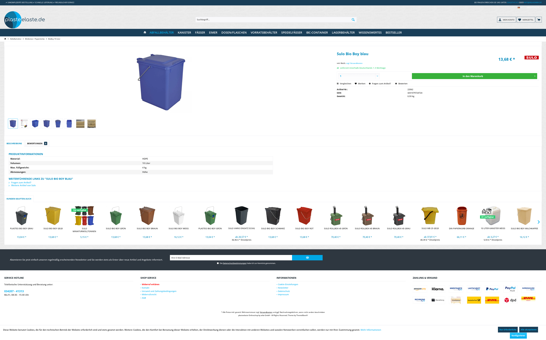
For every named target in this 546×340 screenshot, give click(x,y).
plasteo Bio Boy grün (210, 228)
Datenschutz (284, 291)
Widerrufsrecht (149, 294)
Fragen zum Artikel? (381, 83)
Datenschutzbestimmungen (234, 263)
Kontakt (145, 287)
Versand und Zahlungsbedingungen (159, 291)
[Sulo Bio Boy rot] (304, 216)
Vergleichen (345, 83)
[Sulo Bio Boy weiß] (178, 216)
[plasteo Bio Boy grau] (21, 216)
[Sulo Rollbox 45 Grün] (335, 216)
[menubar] (520, 7)
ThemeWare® (302, 315)
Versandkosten (266, 312)
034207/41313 (513, 2)
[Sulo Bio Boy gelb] (53, 216)
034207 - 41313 (14, 291)
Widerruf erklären (150, 284)
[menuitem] (533, 7)
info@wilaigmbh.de (533, 2)
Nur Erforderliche (507, 329)
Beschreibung (14, 143)
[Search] (353, 19)
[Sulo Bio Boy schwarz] (273, 216)
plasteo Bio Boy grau (21, 228)
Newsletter (283, 287)
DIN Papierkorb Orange (461, 228)
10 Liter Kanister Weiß (493, 228)
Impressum (283, 294)
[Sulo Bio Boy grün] (115, 216)
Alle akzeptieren (529, 329)
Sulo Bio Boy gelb (53, 228)
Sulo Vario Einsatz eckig (241, 228)
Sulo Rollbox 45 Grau (398, 228)
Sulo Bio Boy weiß (179, 228)
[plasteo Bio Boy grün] (210, 216)
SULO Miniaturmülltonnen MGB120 (84, 230)
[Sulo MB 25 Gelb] (430, 216)
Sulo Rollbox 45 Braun (367, 228)
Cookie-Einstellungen (288, 284)
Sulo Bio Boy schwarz (273, 228)
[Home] (145, 32)
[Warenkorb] (539, 19)
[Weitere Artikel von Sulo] (532, 61)
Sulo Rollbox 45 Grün (336, 228)
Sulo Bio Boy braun (147, 228)
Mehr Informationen (371, 329)
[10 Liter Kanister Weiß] (493, 216)
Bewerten (403, 83)
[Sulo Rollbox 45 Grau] (398, 216)
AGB (144, 297)
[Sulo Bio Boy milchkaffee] (524, 216)
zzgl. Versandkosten (354, 63)
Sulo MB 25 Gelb (430, 228)
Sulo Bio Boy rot (304, 228)
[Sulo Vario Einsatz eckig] (241, 216)
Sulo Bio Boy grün (116, 228)
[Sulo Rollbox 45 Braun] (367, 216)
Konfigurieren (518, 335)
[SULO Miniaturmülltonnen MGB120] (84, 216)
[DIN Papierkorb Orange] (461, 216)
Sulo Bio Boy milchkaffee (524, 228)
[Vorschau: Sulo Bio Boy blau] (13, 124)
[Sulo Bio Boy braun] (147, 216)
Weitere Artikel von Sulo (23, 185)
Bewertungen (36, 143)
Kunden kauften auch (19, 198)
